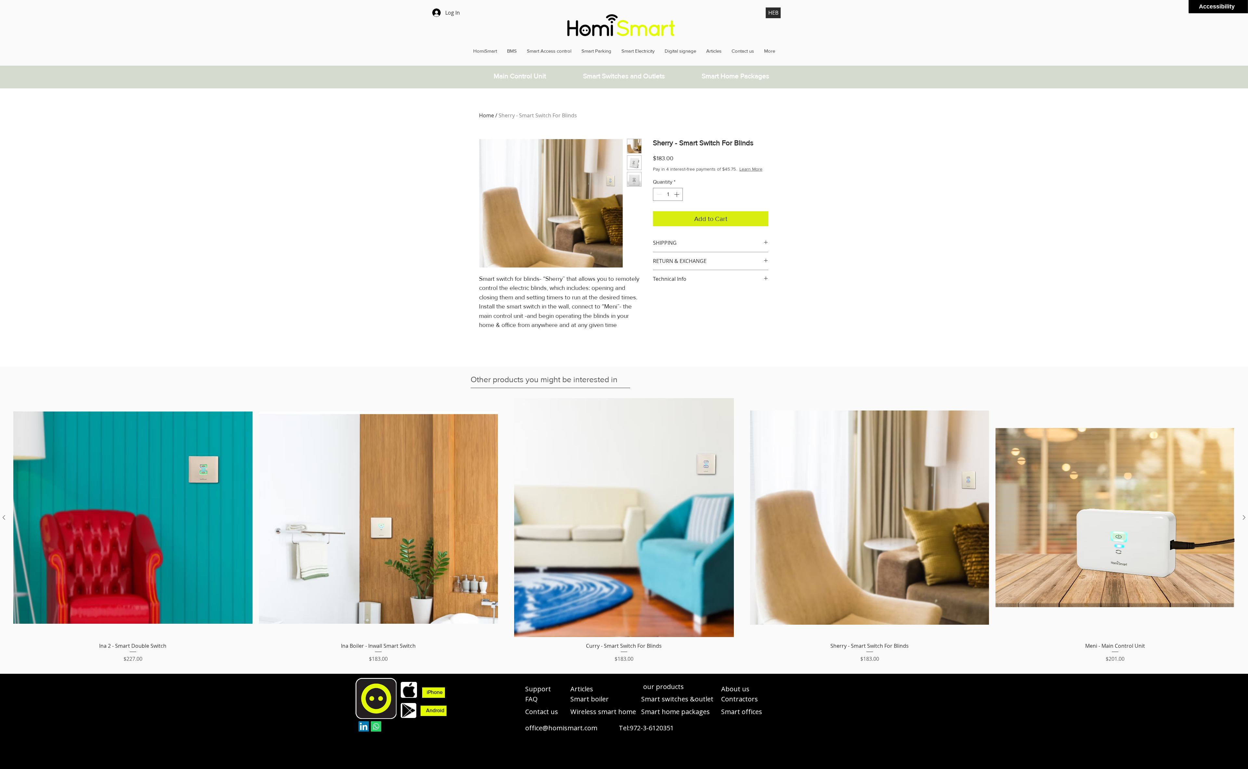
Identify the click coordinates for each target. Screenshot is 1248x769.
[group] (624, 530)
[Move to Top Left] (1240, 5)
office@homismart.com (561, 727)
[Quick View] (133, 517)
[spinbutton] (668, 201)
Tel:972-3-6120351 (646, 727)
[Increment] (677, 201)
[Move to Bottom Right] (1243, 8)
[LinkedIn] (363, 726)
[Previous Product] (4, 517)
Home (486, 115)
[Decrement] (658, 201)
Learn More (704, 175)
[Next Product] (1244, 517)
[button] (661, 687)
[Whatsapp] (376, 726)
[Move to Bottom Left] (1240, 8)
